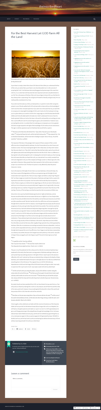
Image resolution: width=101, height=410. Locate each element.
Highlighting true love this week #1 (81, 66)
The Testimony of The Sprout (80, 194)
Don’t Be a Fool (77, 174)
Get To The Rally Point (79, 126)
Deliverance (49, 349)
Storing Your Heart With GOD (80, 176)
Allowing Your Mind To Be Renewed (82, 207)
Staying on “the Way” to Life (80, 44)
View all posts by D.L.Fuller (21, 352)
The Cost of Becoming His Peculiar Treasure (83, 101)
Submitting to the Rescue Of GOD (81, 36)
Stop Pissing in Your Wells (80, 222)
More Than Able (77, 39)
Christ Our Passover (78, 151)
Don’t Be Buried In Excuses (80, 156)
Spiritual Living (57, 352)
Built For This (77, 84)
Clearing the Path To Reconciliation (81, 147)
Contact (16, 18)
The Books (36, 18)
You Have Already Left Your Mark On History (84, 143)
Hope (51, 350)
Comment (55, 389)
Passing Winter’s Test (79, 225)
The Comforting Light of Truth (80, 94)
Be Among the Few (78, 214)
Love (55, 346)
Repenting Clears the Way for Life (81, 166)
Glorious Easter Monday (79, 42)
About (8, 18)
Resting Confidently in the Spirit (81, 113)
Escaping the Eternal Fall (79, 86)
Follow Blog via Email (79, 246)
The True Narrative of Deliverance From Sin (83, 47)
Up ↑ (95, 406)
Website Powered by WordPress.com (14, 406)
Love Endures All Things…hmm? (81, 54)
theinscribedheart (50, 6)
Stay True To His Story (79, 77)
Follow (76, 259)
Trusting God (59, 353)
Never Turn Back (57, 350)
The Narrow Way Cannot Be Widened (82, 139)
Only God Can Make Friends (80, 137)
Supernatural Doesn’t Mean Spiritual (82, 105)
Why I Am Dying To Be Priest (80, 197)
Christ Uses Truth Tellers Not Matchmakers (52, 361)
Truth (58, 346)
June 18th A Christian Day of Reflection (82, 32)
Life (53, 346)
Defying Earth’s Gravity (79, 158)
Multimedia (26, 18)
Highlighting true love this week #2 (81, 62)
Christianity (49, 346)
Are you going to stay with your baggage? (83, 90)
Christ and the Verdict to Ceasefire (81, 211)
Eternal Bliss (55, 349)
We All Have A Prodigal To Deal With (82, 97)
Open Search (94, 19)
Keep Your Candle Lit (78, 188)
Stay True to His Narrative (80, 75)
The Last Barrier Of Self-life (80, 160)
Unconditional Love (78, 132)
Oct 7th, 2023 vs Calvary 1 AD (80, 109)
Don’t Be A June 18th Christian (80, 135)
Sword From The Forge (79, 153)
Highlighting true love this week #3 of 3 (82, 58)
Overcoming (51, 352)
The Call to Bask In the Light (80, 164)
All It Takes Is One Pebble (79, 227)
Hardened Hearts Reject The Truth (81, 128)
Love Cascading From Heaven (53, 357)
